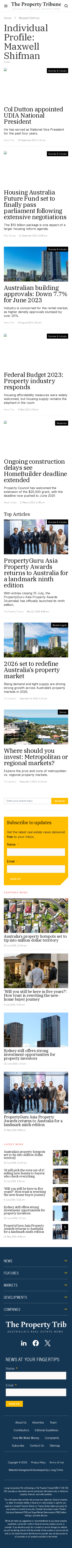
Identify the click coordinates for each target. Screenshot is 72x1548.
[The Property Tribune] (36, 1327)
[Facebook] (35, 1343)
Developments (15, 1297)
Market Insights (60, 625)
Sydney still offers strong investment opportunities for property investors (29, 1054)
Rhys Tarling (10, 235)
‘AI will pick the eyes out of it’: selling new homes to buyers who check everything (24, 1173)
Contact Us (37, 1445)
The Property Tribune (13, 611)
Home (7, 17)
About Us (21, 1422)
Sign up (15, 879)
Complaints (52, 1437)
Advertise (38, 1422)
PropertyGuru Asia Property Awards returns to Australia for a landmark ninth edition (33, 1120)
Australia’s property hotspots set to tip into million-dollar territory (35, 938)
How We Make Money (26, 1437)
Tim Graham (10, 698)
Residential (62, 423)
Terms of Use (56, 1462)
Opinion (63, 712)
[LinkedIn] (23, 1343)
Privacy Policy (38, 1462)
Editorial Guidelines (47, 1429)
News (8, 1261)
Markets (10, 1285)
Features (11, 1273)
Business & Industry (57, 71)
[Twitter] (47, 1343)
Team (53, 1422)
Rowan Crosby (10, 502)
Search (60, 801)
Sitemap (55, 1445)
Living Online (56, 1469)
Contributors (21, 1429)
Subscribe (18, 1445)
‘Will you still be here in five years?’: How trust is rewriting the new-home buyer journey (35, 995)
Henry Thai (9, 140)
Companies (12, 1309)
